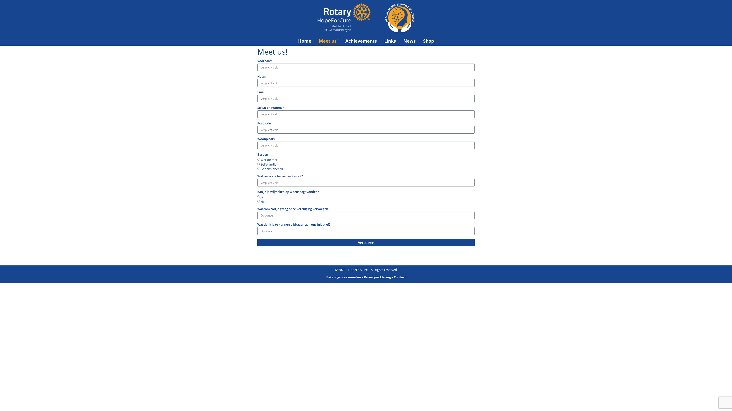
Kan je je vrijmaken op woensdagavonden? (288, 192)
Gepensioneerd (272, 169)
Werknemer (269, 160)
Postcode (264, 123)
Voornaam (265, 61)
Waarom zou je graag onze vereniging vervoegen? (293, 209)
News (409, 41)
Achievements (361, 41)
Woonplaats (266, 139)
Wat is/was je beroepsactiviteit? (280, 176)
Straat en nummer (270, 108)
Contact (400, 277)
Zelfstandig (268, 164)
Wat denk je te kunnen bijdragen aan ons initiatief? (293, 225)
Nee (263, 202)
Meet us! (328, 41)
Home (304, 41)
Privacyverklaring (377, 277)
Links (390, 41)
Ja (262, 197)
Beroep (262, 155)
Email (261, 92)
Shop (428, 41)
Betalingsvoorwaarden (343, 277)
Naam (261, 77)
